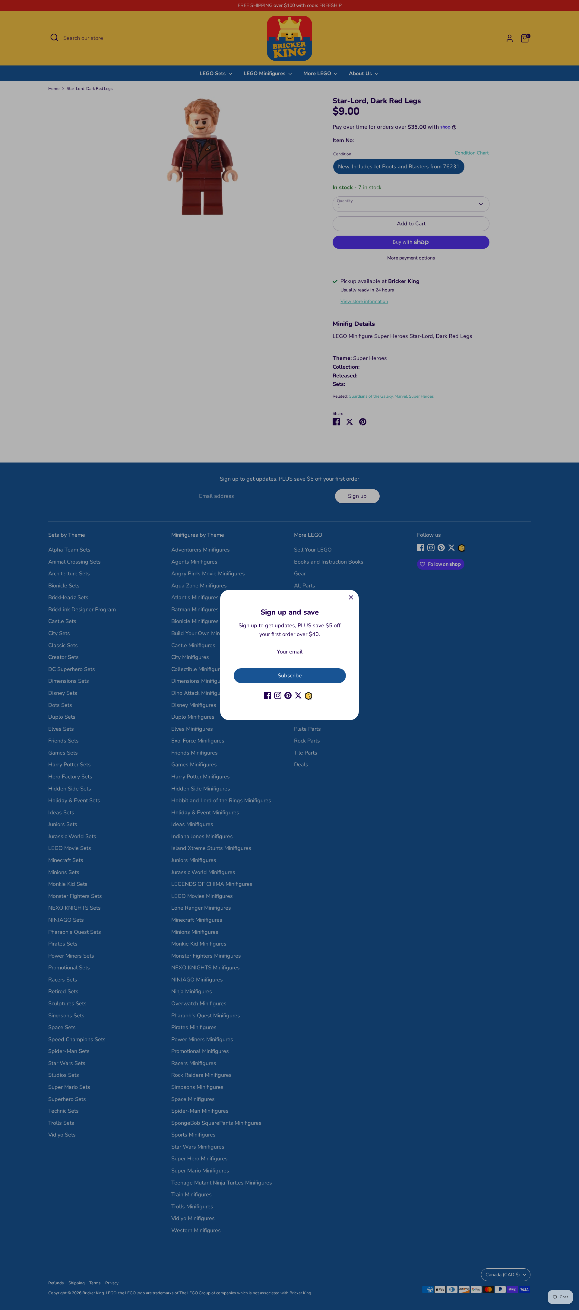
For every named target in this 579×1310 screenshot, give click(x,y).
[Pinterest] (288, 695)
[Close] (351, 597)
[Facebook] (267, 695)
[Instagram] (277, 695)
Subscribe (290, 675)
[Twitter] (298, 695)
